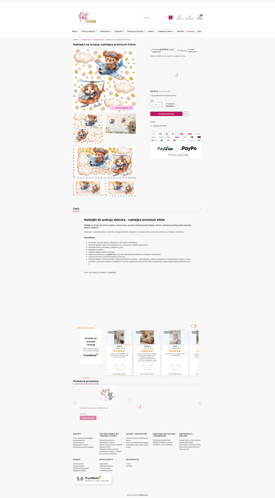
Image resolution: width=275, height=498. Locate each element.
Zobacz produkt (88, 418)
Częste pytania (78, 466)
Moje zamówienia (106, 466)
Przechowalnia (105, 468)
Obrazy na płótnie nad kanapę (137, 442)
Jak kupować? (78, 464)
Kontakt (129, 466)
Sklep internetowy (137, 495)
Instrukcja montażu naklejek (83, 447)
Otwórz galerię (123, 108)
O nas (128, 464)
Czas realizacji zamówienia (83, 438)
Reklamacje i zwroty (80, 445)
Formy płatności (79, 440)
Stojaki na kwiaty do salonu (163, 442)
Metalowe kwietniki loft (162, 440)
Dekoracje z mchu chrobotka (190, 445)
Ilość (152, 101)
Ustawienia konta (106, 470)
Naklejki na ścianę (99, 39)
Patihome (76, 39)
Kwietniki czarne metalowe (163, 445)
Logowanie (104, 464)
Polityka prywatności (81, 468)
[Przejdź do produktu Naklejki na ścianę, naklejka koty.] (107, 395)
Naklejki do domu (86, 39)
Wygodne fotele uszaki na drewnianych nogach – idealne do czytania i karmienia (110, 451)
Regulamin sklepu (79, 470)
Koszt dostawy (78, 442)
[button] (171, 17)
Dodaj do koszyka (166, 114)
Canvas (152, 121)
